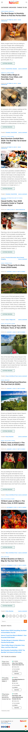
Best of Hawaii (18, 198)
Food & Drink (4, 11)
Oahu (2, 556)
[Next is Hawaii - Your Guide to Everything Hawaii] (14, 2)
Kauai (2, 263)
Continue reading (7, 63)
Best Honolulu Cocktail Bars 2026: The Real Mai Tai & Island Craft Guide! (13, 140)
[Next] (24, 616)
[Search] (26, 2)
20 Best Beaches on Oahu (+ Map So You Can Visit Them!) (12, 560)
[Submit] (25, 621)
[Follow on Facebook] (2, 727)
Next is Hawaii (21, 271)
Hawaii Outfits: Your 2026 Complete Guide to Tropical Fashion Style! (12, 203)
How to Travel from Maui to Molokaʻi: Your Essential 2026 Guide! (14, 636)
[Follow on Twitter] (5, 727)
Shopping (3, 199)
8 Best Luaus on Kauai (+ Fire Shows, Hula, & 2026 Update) (13, 444)
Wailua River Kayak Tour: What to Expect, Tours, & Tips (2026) (13, 327)
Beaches (7, 380)
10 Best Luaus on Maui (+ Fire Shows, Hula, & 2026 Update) (13, 502)
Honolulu (11, 11)
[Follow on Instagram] (3, 727)
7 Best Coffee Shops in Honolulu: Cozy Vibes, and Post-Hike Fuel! (11, 77)
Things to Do (8, 263)
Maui (2, 498)
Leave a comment (22, 68)
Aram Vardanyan (20, 209)
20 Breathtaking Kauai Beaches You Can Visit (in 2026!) (13, 383)
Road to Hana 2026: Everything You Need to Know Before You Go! (13, 631)
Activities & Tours (10, 323)
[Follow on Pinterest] (9, 727)
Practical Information (7, 198)
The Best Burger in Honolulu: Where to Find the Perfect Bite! (13, 14)
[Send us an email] (7, 727)
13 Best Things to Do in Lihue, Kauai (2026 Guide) (13, 266)
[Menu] (2, 2)
